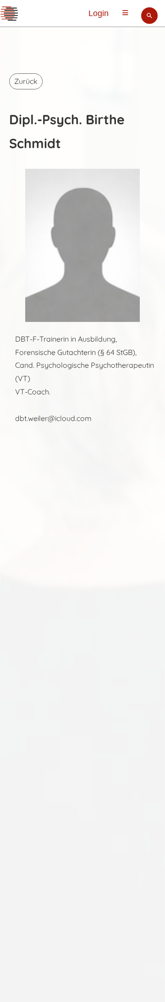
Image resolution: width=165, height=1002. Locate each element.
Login (98, 13)
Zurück (26, 81)
